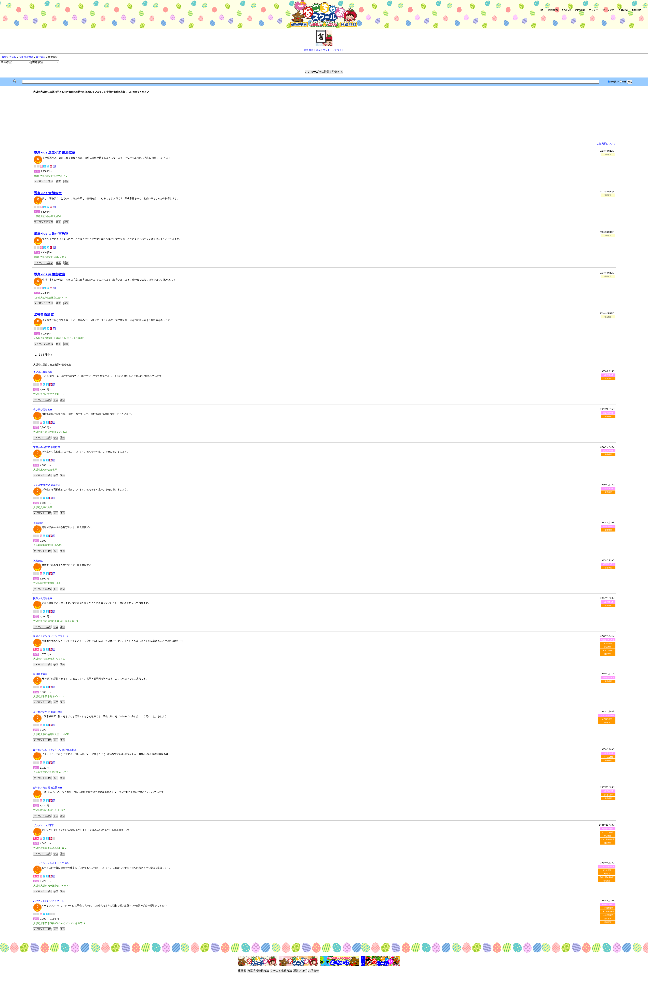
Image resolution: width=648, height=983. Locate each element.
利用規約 (580, 9)
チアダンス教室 (608, 832)
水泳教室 (607, 647)
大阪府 (12, 57)
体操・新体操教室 (607, 839)
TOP (541, 9)
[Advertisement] (324, 117)
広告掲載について (606, 143)
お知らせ (566, 9)
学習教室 (40, 57)
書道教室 (608, 379)
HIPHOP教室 (608, 908)
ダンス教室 (607, 643)
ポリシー (593, 9)
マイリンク (608, 9)
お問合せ (636, 9)
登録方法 (623, 9)
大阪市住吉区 (26, 57)
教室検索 (553, 9)
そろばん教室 (608, 650)
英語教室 (607, 922)
